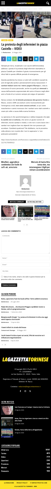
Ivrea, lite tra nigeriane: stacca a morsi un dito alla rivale (25, 219)
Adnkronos (5, 302)
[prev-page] (24, 225)
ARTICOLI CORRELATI (17, 202)
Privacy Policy (22, 483)
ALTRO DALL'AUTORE (34, 202)
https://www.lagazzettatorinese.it (25, 191)
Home (2, 9)
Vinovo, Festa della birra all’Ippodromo (41, 218)
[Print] (30, 59)
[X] (9, 59)
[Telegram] (36, 59)
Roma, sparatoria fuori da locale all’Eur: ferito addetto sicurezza (24, 299)
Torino (8, 9)
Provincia (4, 464)
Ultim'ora (5, 450)
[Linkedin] (20, 59)
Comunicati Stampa (8, 330)
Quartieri (4, 460)
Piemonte (5, 471)
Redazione (7, 52)
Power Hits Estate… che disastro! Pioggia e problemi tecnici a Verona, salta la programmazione (23, 308)
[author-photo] (25, 181)
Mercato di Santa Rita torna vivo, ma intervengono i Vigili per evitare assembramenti (39, 166)
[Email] (25, 59)
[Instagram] (25, 391)
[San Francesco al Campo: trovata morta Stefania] (9, 211)
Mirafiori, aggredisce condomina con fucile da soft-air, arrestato (11, 164)
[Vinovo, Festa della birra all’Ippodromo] (42, 211)
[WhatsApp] (14, 59)
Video (10, 40)
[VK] (41, 59)
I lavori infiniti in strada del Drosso (13, 327)
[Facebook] (3, 59)
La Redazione (9, 483)
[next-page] (27, 225)
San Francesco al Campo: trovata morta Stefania (8, 218)
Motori (4, 467)
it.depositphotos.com (38, 483)
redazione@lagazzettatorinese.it (30, 386)
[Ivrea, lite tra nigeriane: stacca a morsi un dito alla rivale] (25, 211)
